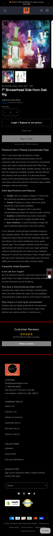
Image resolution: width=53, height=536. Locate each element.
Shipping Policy (13, 423)
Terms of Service (14, 417)
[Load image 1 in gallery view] (8, 76)
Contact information (28, 531)
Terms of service (27, 527)
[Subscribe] (45, 485)
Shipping (5, 102)
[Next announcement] (48, 3)
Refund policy (44, 523)
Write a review (26, 343)
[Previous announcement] (4, 3)
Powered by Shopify (30, 523)
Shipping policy (40, 527)
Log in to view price (11, 100)
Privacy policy (14, 527)
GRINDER (9, 448)
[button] (5, 10)
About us (9, 406)
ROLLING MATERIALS (14, 459)
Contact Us (11, 412)
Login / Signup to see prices (26, 122)
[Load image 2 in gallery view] (20, 76)
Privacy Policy (12, 434)
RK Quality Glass (16, 523)
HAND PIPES (10, 454)
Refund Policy (12, 428)
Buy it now (26, 138)
